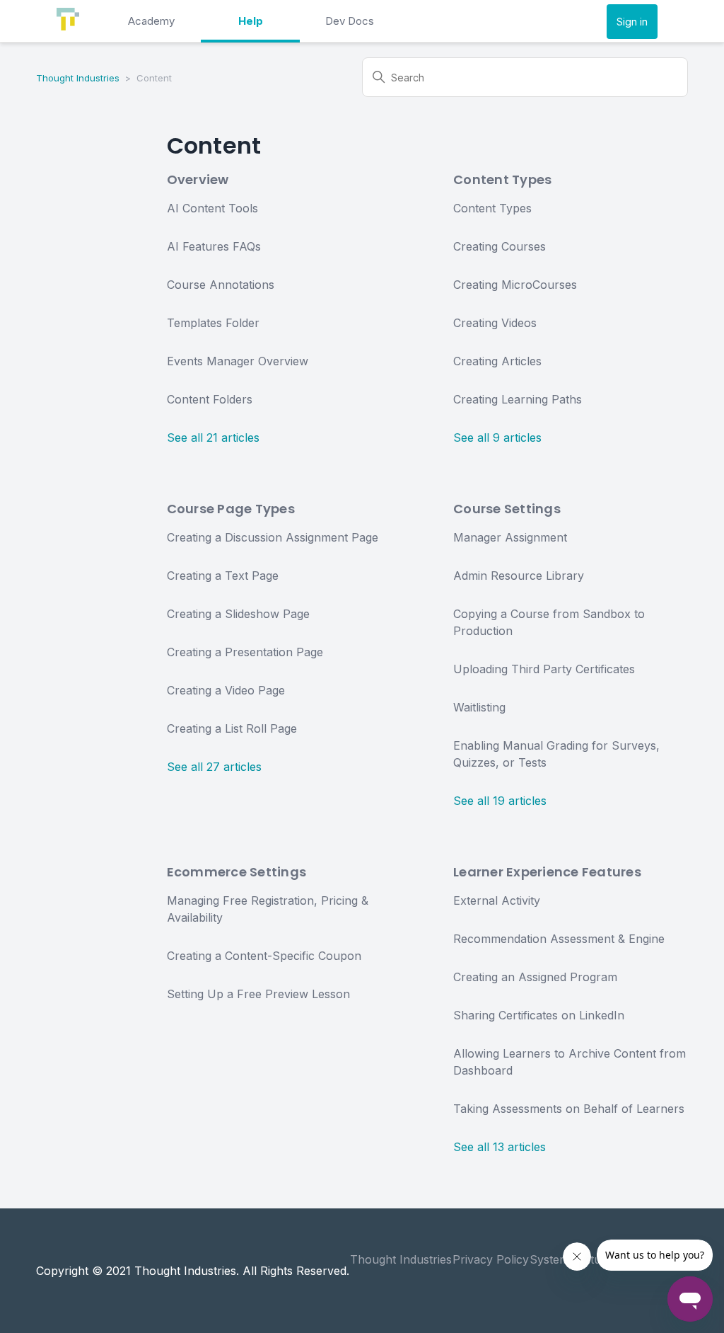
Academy (151, 21)
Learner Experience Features (547, 872)
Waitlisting (479, 707)
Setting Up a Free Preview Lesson (258, 994)
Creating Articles (497, 361)
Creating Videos (495, 323)
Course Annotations (220, 285)
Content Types (502, 179)
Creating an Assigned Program (535, 977)
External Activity (496, 900)
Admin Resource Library (518, 575)
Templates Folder (213, 323)
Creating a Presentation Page (245, 652)
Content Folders (209, 399)
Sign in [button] (632, 22)
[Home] (68, 26)
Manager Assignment (510, 537)
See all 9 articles (497, 437)
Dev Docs (349, 21)
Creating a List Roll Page (232, 728)
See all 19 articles (500, 801)
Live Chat (662, 1259)
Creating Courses (499, 246)
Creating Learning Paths (517, 399)
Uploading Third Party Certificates (544, 669)
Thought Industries (77, 78)
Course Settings (507, 508)
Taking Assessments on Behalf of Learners (568, 1109)
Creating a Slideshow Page (238, 614)
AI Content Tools (212, 208)
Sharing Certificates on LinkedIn (538, 1015)
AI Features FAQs (214, 246)
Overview (198, 179)
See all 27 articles (214, 767)
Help (250, 21)
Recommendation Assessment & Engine (559, 939)
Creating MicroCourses (515, 285)
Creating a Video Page (226, 690)
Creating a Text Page (223, 575)
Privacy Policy (490, 1259)
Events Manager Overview (237, 361)
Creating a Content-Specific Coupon (264, 956)
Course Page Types (231, 508)
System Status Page (583, 1259)
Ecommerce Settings (237, 872)
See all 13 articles (499, 1147)
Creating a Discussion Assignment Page (272, 537)
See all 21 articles (213, 437)
